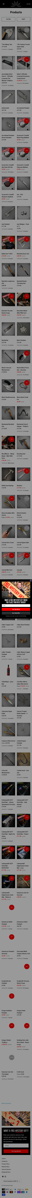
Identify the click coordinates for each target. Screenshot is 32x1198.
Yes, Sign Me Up (16, 609)
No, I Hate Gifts (16, 613)
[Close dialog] (31, 580)
